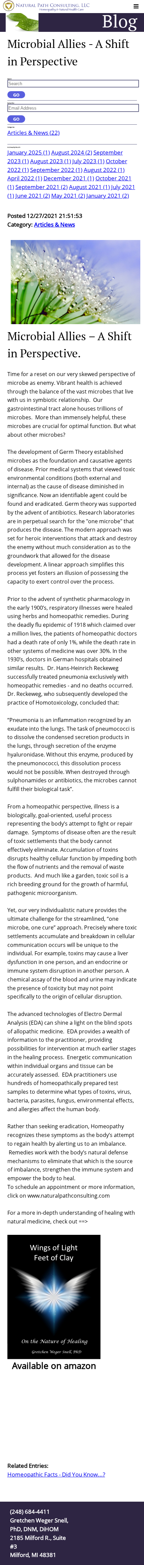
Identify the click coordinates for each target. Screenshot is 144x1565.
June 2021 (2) (32, 195)
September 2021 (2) (41, 187)
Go (16, 95)
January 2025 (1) (28, 152)
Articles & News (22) (33, 132)
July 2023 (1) (88, 161)
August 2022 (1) (104, 170)
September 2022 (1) (56, 170)
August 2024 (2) (71, 152)
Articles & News (54, 224)
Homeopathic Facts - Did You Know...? (56, 1474)
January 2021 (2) (107, 195)
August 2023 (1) (50, 161)
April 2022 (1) (24, 178)
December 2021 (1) (69, 178)
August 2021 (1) (89, 187)
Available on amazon (52, 1366)
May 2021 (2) (68, 195)
